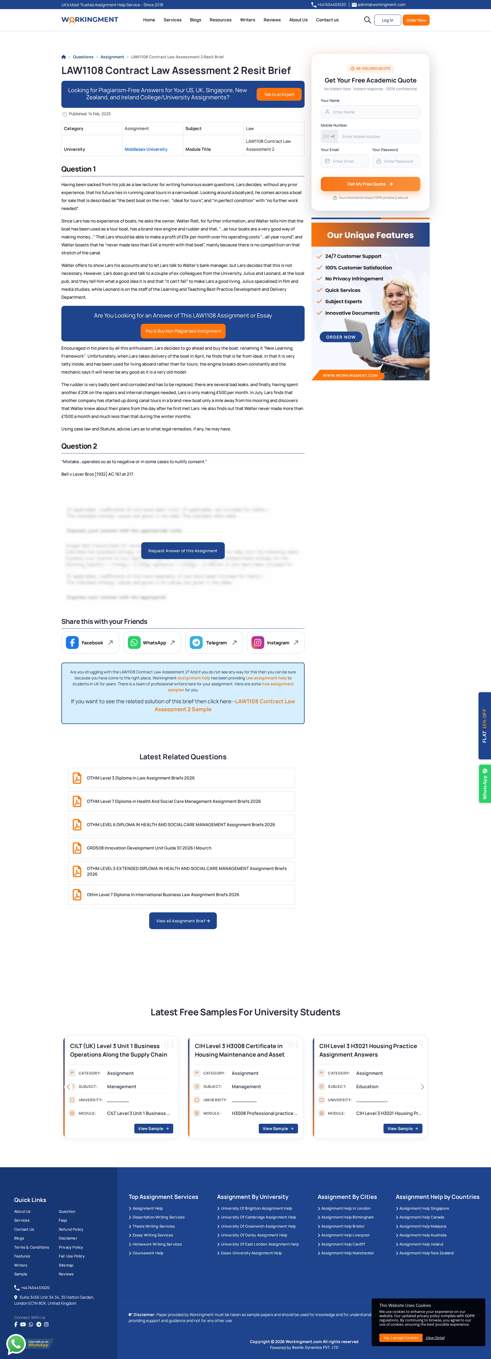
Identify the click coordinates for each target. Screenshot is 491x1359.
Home (149, 20)
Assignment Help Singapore (424, 1208)
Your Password (385, 149)
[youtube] (23, 1324)
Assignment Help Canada (422, 1217)
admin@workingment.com (381, 4)
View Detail (434, 1337)
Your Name (330, 100)
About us (22, 1211)
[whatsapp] (31, 1324)
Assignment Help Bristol (342, 1226)
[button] (367, 20)
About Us (298, 20)
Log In (388, 20)
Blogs (195, 20)
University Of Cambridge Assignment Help (258, 1217)
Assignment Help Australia (423, 1235)
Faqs (63, 1220)
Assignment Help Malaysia (423, 1226)
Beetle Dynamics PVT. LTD (315, 1347)
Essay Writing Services (153, 1235)
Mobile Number (334, 125)
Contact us (327, 20)
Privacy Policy (71, 1247)
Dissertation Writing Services (159, 1217)
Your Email (330, 149)
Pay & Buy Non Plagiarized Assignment (183, 331)
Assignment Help (148, 1208)
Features (22, 1256)
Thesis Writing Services (154, 1226)
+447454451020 (331, 4)
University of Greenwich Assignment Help (258, 1226)
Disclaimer (68, 1238)
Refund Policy (71, 1229)
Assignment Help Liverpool (345, 1235)
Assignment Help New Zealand (427, 1252)
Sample (20, 1273)
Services (173, 20)
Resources (221, 20)
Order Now (416, 20)
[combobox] (329, 136)
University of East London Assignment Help (260, 1244)
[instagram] (46, 1324)
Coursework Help (148, 1252)
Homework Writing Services (157, 1244)
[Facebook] (15, 1324)
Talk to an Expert (279, 94)
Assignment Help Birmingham (347, 1217)
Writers (247, 20)
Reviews (272, 20)
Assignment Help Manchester (347, 1252)
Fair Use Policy (72, 1256)
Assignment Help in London (346, 1208)
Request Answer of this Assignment (183, 550)
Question (67, 1211)
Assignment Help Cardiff (343, 1244)
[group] (100, 1089)
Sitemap (66, 1265)
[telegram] (38, 1324)
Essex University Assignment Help (251, 1252)
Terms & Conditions (31, 1247)
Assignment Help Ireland (421, 1244)
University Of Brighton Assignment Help (256, 1208)
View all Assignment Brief (181, 920)
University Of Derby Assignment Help (254, 1235)
